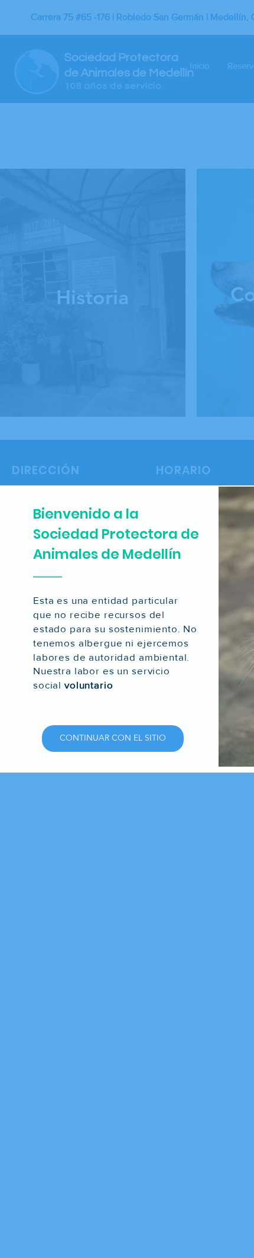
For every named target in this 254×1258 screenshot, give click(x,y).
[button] (113, 738)
